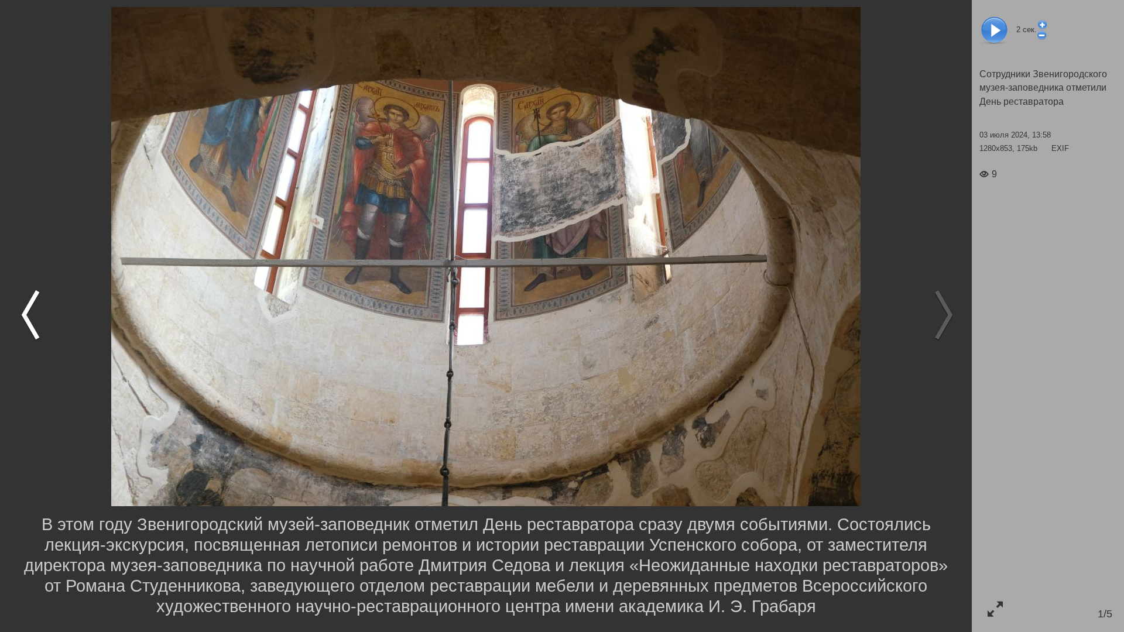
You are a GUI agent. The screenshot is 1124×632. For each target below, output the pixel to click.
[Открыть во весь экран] (995, 608)
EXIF (1060, 148)
